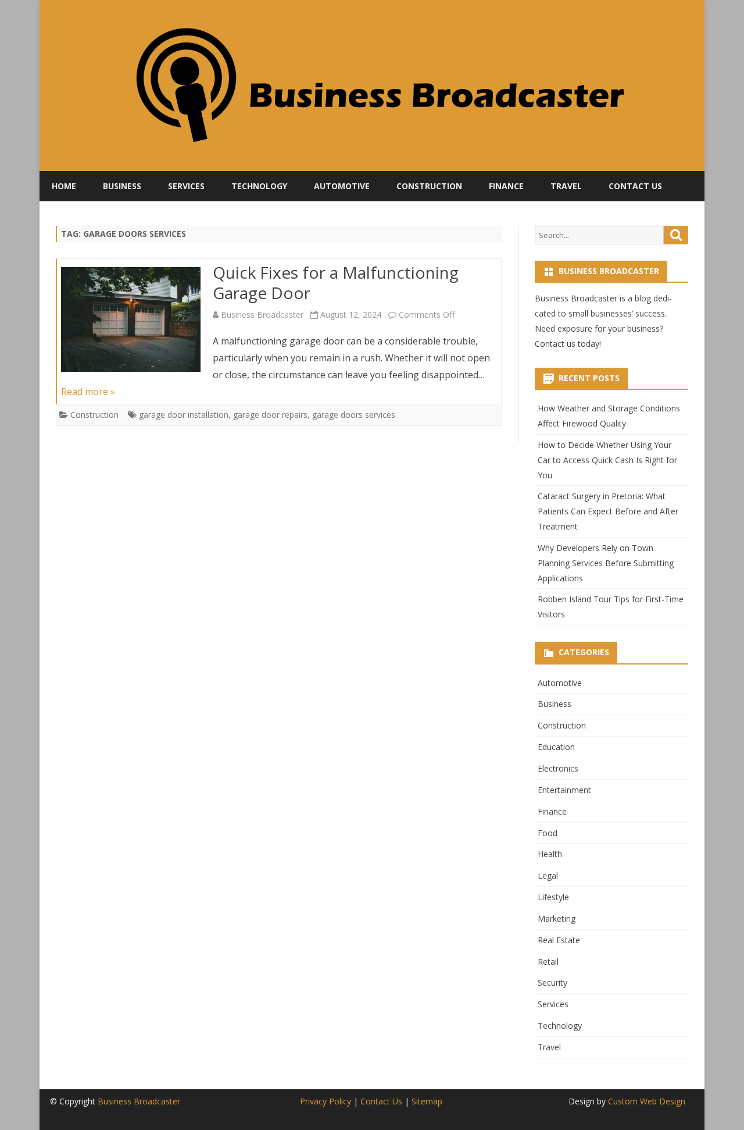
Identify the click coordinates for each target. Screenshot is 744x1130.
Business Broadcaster (262, 314)
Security (552, 982)
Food (547, 832)
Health (550, 853)
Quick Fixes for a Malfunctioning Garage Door (336, 282)
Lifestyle (553, 896)
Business (122, 185)
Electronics (558, 768)
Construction (429, 185)
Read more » (88, 391)
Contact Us (635, 185)
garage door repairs (270, 414)
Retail (548, 961)
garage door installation (183, 414)
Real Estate (559, 940)
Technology (259, 185)
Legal (548, 875)
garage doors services (353, 414)
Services (186, 185)
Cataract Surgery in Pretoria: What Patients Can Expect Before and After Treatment (608, 511)
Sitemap (427, 1101)
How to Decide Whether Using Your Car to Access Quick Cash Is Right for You (607, 460)
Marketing (556, 918)
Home (64, 185)
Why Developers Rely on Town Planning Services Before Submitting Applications (606, 563)
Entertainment (564, 789)
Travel (566, 185)
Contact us (555, 343)
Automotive (342, 185)
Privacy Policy (325, 1101)
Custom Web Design (646, 1101)
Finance (506, 185)
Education (556, 746)
